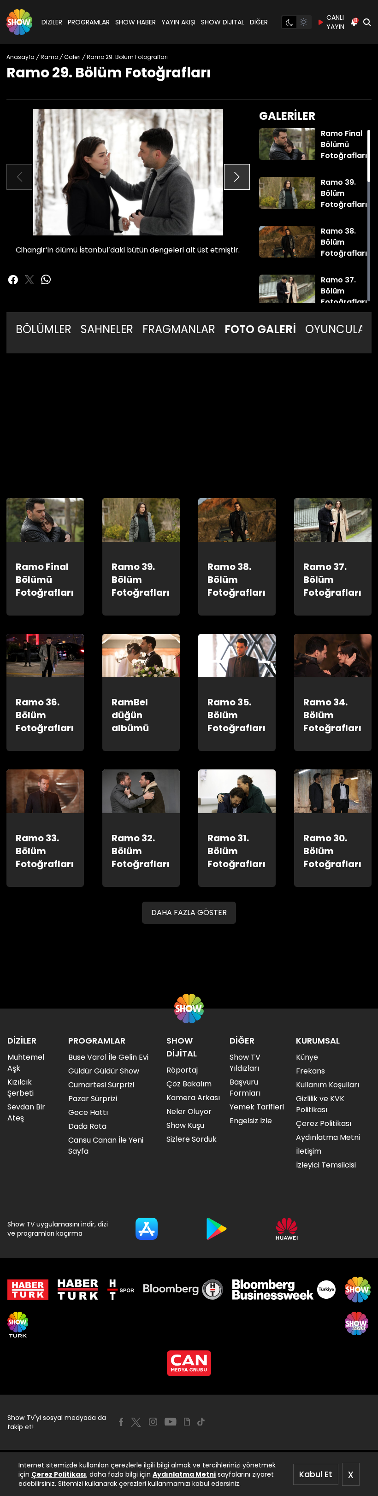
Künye (307, 1057)
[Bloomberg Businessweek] (283, 1289)
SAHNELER (107, 329)
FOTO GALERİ (260, 329)
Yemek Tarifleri (257, 1107)
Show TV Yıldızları (245, 1063)
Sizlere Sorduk (191, 1139)
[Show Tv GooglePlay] (216, 1229)
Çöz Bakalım (189, 1084)
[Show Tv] (19, 22)
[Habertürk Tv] (78, 1289)
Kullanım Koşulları (327, 1084)
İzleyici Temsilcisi (326, 1165)
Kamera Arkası (193, 1097)
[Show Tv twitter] (29, 279)
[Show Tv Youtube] (171, 1422)
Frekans (310, 1071)
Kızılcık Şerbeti (20, 1087)
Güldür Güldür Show (103, 1071)
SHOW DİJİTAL (222, 22)
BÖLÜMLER (43, 329)
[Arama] (367, 22)
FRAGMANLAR (178, 329)
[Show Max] (358, 1325)
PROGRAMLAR (89, 22)
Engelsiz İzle (251, 1120)
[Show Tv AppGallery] (286, 1229)
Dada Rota (87, 1126)
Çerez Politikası (58, 1474)
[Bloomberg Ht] (183, 1289)
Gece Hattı (88, 1112)
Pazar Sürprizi (92, 1098)
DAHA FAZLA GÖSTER (189, 912)
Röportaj (182, 1070)
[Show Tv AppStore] (146, 1229)
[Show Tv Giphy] (187, 1422)
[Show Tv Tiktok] (201, 1422)
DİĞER (259, 22)
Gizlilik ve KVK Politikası (320, 1104)
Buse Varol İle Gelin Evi (108, 1057)
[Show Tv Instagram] (153, 1422)
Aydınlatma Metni (184, 1474)
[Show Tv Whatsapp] (46, 279)
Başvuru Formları (245, 1087)
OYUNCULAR (338, 329)
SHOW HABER (135, 22)
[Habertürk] (27, 1289)
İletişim (308, 1151)
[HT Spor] (120, 1289)
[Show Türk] (17, 1325)
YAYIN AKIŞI (178, 22)
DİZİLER (51, 22)
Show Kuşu (185, 1125)
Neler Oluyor (189, 1111)
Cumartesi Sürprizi (101, 1084)
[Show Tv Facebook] (121, 1422)
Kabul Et (315, 1474)
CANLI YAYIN (335, 22)
